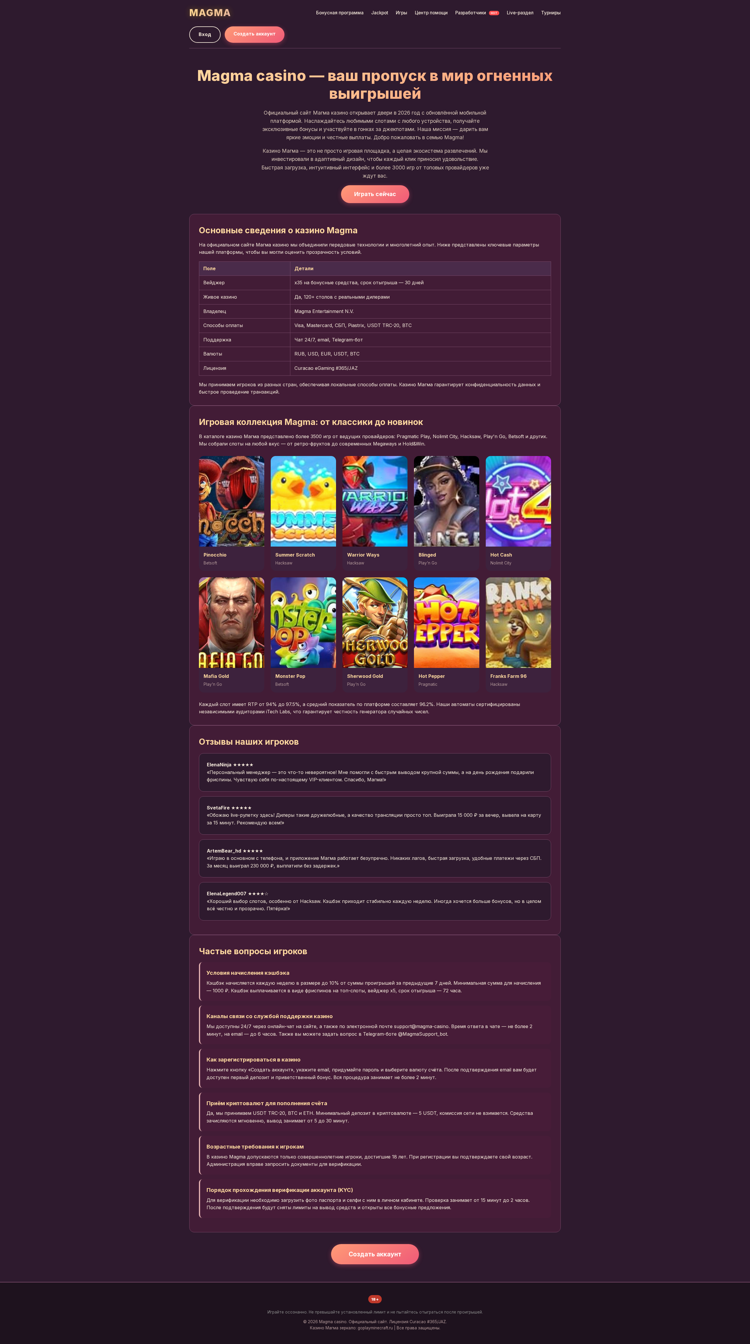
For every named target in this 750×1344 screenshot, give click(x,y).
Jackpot (379, 13)
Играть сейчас (375, 194)
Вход (205, 34)
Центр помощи (431, 13)
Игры (401, 13)
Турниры (551, 13)
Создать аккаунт (254, 34)
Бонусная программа (340, 13)
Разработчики (476, 13)
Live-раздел (520, 13)
